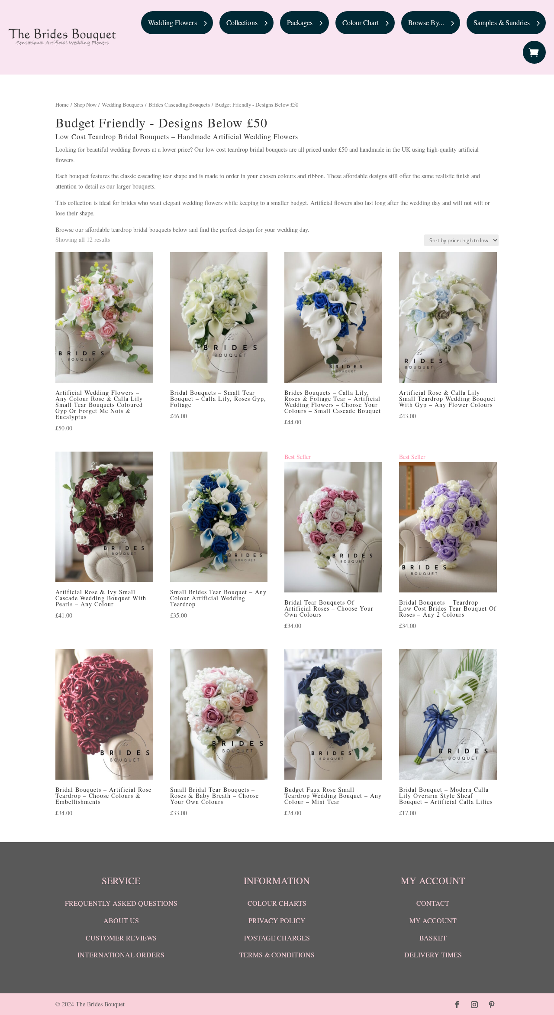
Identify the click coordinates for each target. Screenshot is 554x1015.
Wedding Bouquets (122, 104)
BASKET (433, 937)
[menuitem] (177, 22)
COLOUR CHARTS (277, 903)
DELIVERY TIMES (433, 954)
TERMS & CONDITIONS (277, 954)
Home (62, 104)
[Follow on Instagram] (474, 1005)
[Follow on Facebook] (457, 1005)
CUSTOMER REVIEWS (121, 937)
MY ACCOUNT (433, 920)
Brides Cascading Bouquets (179, 104)
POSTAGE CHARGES (277, 937)
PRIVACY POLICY (277, 920)
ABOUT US (121, 920)
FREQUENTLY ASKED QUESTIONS (121, 903)
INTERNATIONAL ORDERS (120, 954)
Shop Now (85, 104)
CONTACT (432, 903)
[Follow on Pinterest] (492, 1005)
